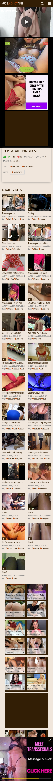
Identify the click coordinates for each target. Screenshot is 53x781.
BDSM (36, 369)
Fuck (9, 219)
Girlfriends (43, 488)
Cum (17, 279)
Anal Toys (45, 279)
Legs (15, 428)
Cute (35, 219)
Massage (43, 219)
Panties (15, 166)
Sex (22, 219)
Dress (48, 458)
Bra (41, 369)
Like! (9, 157)
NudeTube (12, 3)
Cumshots (16, 488)
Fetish (10, 518)
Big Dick (11, 279)
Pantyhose (28, 166)
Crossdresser (38, 458)
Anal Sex (37, 279)
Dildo (36, 249)
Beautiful (17, 249)
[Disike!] (18, 157)
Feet (9, 578)
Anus (9, 249)
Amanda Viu (18, 172)
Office (21, 428)
